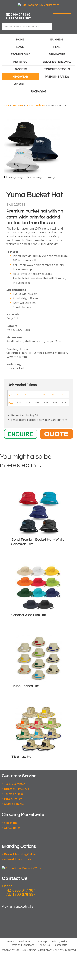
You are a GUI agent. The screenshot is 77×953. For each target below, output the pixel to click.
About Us (45, 945)
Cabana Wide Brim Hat (28, 615)
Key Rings (20, 61)
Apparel (20, 84)
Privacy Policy (59, 941)
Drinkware (57, 54)
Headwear (20, 76)
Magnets (20, 69)
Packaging (38, 91)
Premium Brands (57, 76)
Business (56, 39)
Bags (20, 47)
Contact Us (61, 945)
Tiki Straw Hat (22, 757)
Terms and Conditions (22, 945)
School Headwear (35, 105)
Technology (20, 54)
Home (20, 39)
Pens (56, 47)
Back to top (25, 941)
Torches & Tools (57, 69)
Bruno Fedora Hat (25, 686)
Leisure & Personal (57, 61)
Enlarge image (16, 177)
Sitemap (42, 941)
